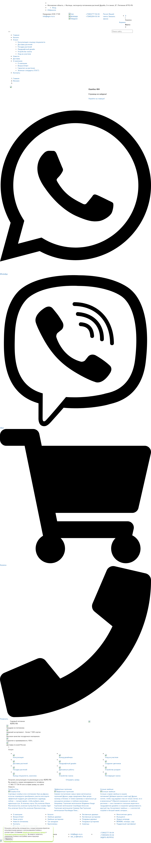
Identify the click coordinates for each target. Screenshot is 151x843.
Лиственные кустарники (91, 817)
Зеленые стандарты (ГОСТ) (28, 70)
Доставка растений (25, 44)
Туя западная (53, 821)
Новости (16, 56)
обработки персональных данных (34, 832)
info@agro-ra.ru (49, 16)
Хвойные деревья (54, 817)
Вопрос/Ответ (23, 65)
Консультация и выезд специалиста (31, 42)
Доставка (16, 58)
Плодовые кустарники (90, 821)
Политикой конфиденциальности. (15, 834)
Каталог (16, 37)
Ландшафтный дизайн (26, 49)
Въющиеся (121, 817)
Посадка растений (25, 47)
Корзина (122, 22)
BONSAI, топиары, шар (125, 821)
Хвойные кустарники (55, 819)
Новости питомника (20, 821)
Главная (16, 35)
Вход (54, 7)
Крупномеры (52, 824)
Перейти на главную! (96, 98)
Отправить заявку (72, 779)
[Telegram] (75, 18)
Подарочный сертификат (126, 824)
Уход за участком (24, 54)
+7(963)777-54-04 (93, 14)
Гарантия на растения (26, 68)
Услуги (15, 39)
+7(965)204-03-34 (93, 16)
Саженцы (85, 824)
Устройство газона (25, 51)
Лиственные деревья (90, 814)
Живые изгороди (123, 819)
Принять (8, 839)
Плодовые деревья (89, 819)
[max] (75, 14)
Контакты (16, 72)
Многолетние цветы (124, 814)
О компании (17, 61)
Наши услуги (18, 819)
